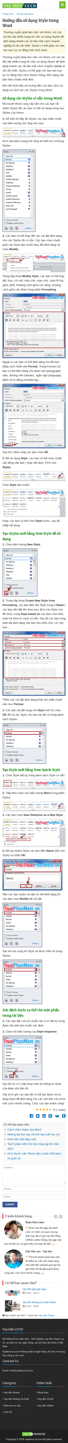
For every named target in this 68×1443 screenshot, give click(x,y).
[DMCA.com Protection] (34, 1434)
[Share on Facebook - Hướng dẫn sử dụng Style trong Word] (30, 1116)
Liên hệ (8, 1412)
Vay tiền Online (46, 1315)
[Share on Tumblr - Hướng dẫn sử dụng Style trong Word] (63, 1116)
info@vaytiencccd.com (21, 1370)
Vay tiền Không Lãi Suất (16, 1399)
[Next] (60, 1217)
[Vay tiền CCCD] (29, 5)
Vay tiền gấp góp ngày (34, 1289)
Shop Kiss (43, 1392)
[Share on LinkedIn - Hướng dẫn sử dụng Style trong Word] (43, 1116)
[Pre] (56, 1217)
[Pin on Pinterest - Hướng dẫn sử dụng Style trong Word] (49, 1116)
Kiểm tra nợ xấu (12, 1405)
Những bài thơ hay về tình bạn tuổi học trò (33, 1134)
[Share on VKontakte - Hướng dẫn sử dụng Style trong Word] (56, 1116)
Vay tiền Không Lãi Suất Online (39, 1302)
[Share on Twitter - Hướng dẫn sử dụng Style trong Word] (36, 1116)
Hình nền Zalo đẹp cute (21, 1139)
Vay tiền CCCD (45, 1399)
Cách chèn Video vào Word (24, 1129)
